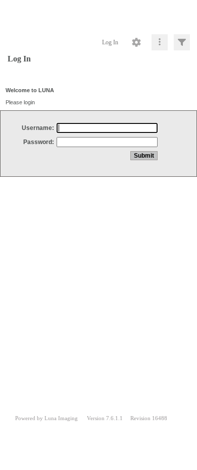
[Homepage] (98, 15)
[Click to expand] (182, 42)
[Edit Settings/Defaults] (136, 42)
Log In (110, 42)
